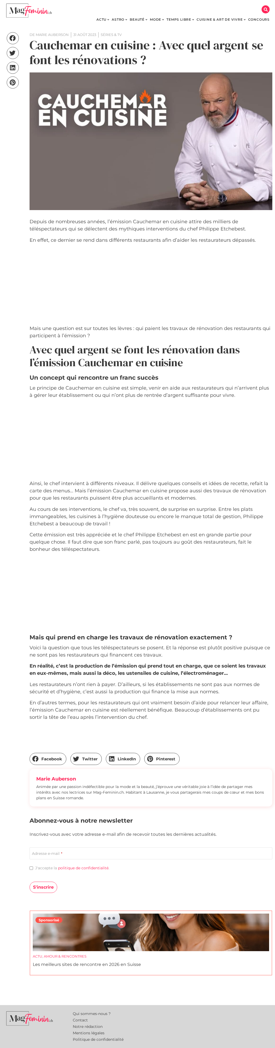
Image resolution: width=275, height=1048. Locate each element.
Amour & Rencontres (65, 956)
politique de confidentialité (83, 868)
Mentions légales (88, 1033)
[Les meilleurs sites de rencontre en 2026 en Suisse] (151, 932)
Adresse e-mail (47, 853)
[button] (266, 9)
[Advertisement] (151, 285)
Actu (37, 956)
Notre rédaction (88, 1026)
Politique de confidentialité (98, 1039)
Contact (80, 1020)
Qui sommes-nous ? (92, 1013)
